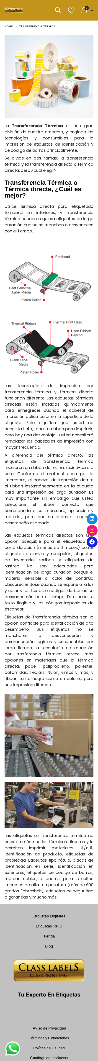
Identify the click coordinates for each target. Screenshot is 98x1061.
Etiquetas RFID (49, 926)
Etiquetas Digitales (49, 916)
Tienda (49, 936)
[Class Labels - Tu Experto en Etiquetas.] (14, 10)
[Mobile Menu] (45, 10)
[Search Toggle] (58, 10)
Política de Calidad (49, 1048)
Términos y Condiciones (49, 1038)
